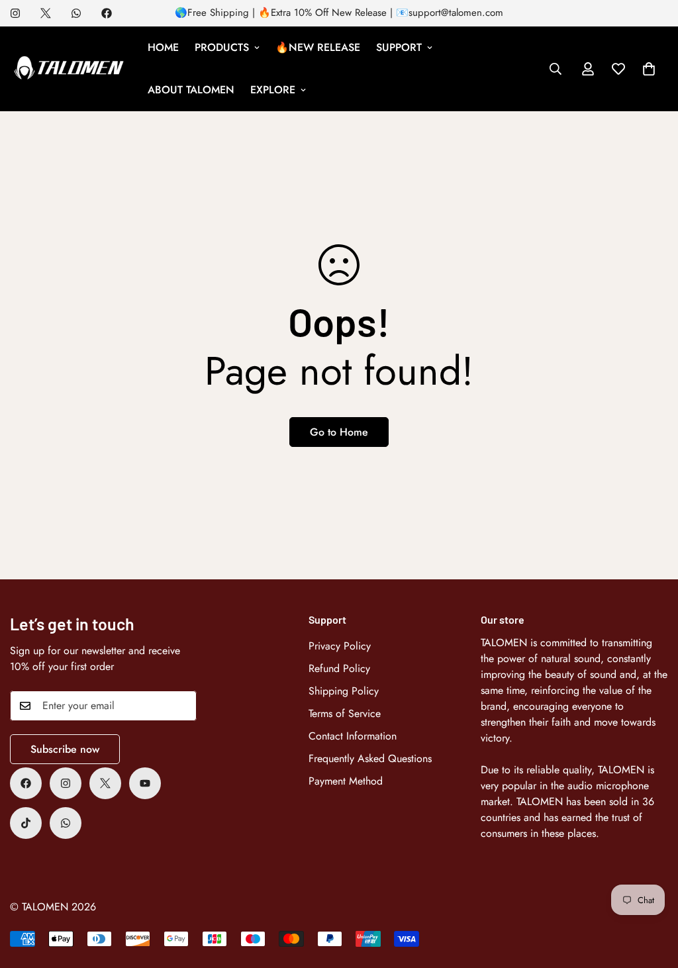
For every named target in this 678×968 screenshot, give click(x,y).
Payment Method (346, 781)
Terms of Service (345, 713)
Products (222, 47)
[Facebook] (106, 13)
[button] (649, 69)
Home (163, 47)
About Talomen (191, 89)
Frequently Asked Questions (370, 758)
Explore (272, 89)
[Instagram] (15, 13)
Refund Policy (339, 668)
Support (399, 47)
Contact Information (353, 736)
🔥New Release (317, 47)
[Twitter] (45, 13)
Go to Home (339, 432)
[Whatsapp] (76, 13)
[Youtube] (145, 783)
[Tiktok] (26, 823)
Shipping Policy (344, 691)
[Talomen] (69, 69)
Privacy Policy (340, 645)
